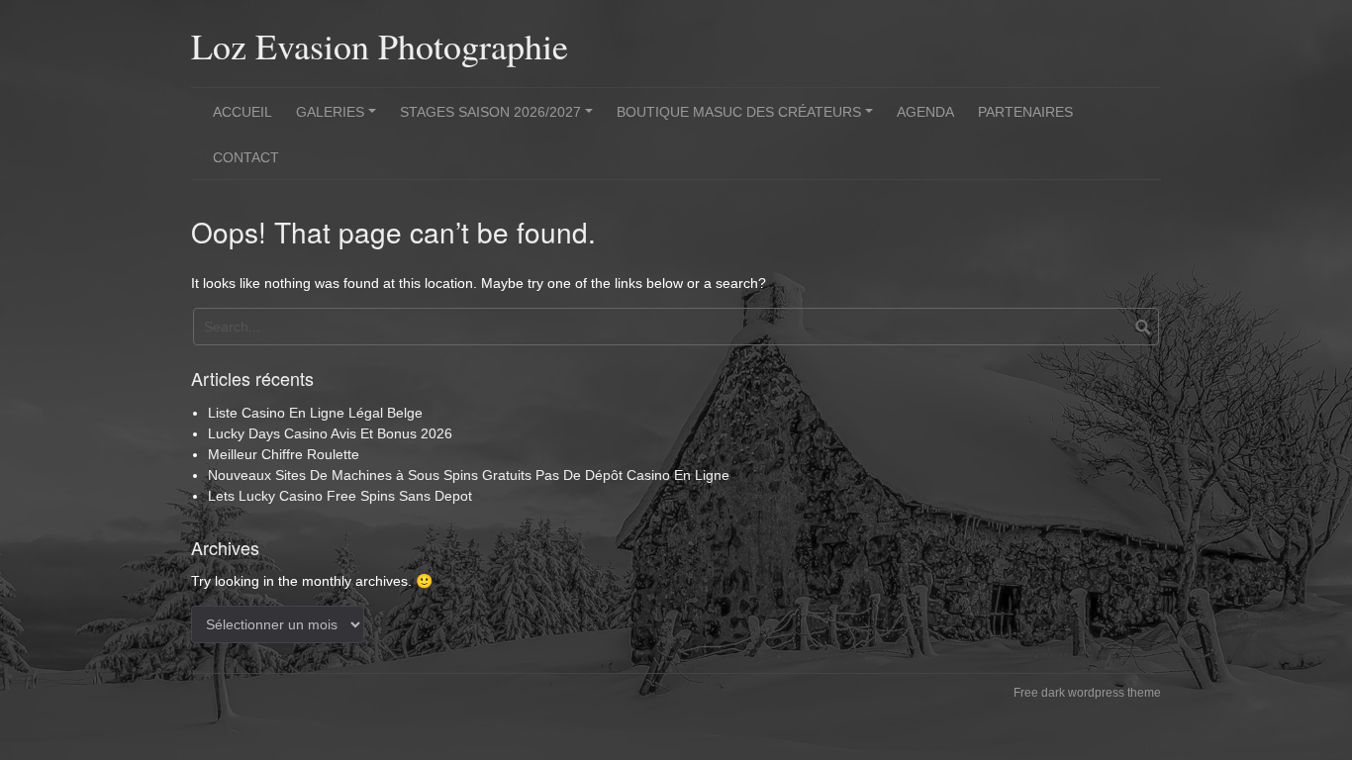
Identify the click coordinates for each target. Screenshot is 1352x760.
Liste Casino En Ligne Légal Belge (315, 413)
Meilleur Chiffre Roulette (283, 454)
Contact (246, 157)
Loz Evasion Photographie (379, 45)
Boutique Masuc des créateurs (748, 119)
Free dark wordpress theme (1087, 693)
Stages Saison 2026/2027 (499, 119)
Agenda (925, 112)
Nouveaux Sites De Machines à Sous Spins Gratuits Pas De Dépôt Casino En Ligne (468, 475)
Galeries (339, 119)
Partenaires (1025, 112)
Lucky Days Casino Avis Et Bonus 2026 (330, 433)
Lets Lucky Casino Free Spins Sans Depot (340, 496)
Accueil (242, 112)
